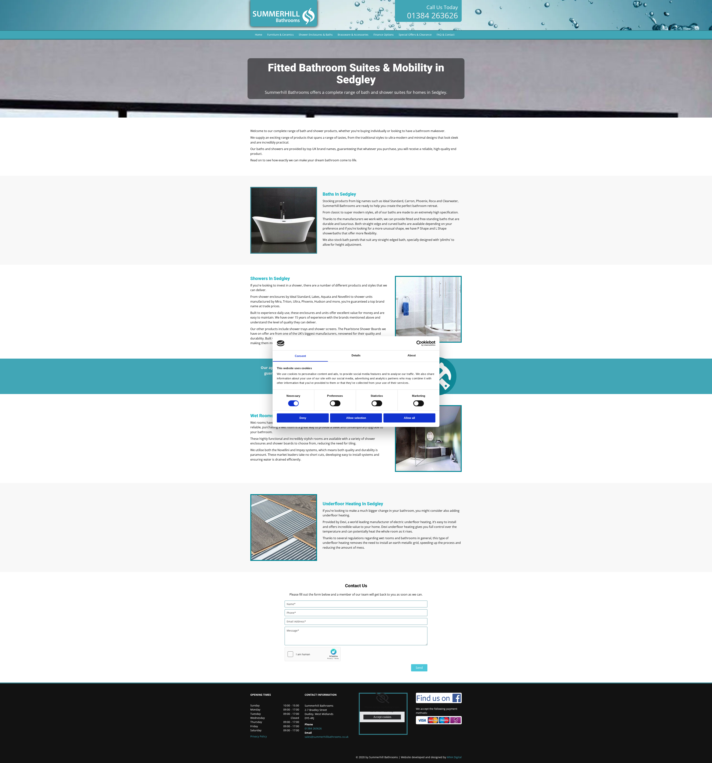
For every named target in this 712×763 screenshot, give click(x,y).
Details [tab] (356, 355)
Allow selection (356, 418)
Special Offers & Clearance (415, 34)
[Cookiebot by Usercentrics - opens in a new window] (419, 343)
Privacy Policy (258, 736)
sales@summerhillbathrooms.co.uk (326, 737)
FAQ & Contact (445, 34)
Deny (302, 418)
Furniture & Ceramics (280, 34)
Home (258, 34)
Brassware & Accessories (353, 34)
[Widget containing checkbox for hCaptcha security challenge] (313, 654)
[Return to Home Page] (283, 13)
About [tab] (412, 355)
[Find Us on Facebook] (439, 698)
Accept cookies (382, 716)
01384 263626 (432, 15)
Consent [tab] (300, 356)
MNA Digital (431, 757)
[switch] (335, 403)
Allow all (409, 418)
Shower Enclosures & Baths (316, 34)
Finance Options (383, 34)
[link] (382, 697)
